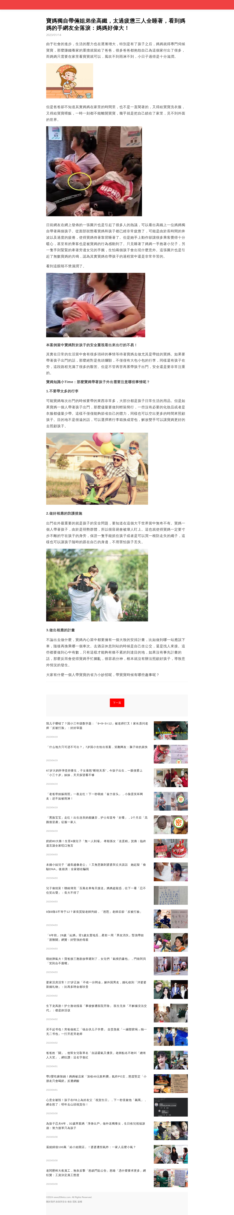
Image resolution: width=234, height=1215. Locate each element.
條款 (69, 1201)
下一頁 (117, 702)
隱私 (75, 1201)
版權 (80, 1201)
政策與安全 (61, 1201)
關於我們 (50, 1201)
